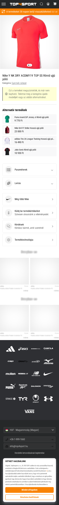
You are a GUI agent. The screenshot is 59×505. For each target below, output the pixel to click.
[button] (29, 170)
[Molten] (10, 373)
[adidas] (10, 348)
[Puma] (10, 386)
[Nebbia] (23, 373)
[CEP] (10, 361)
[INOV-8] (35, 361)
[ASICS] (23, 348)
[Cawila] (48, 348)
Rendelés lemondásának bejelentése (29, 453)
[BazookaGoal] (35, 348)
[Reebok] (23, 386)
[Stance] (10, 399)
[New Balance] (35, 373)
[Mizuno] (48, 361)
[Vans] (29, 411)
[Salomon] (35, 386)
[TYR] (23, 399)
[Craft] (23, 361)
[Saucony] (48, 386)
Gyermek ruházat (19, 83)
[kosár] (54, 4)
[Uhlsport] (35, 399)
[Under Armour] (48, 399)
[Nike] (48, 373)
